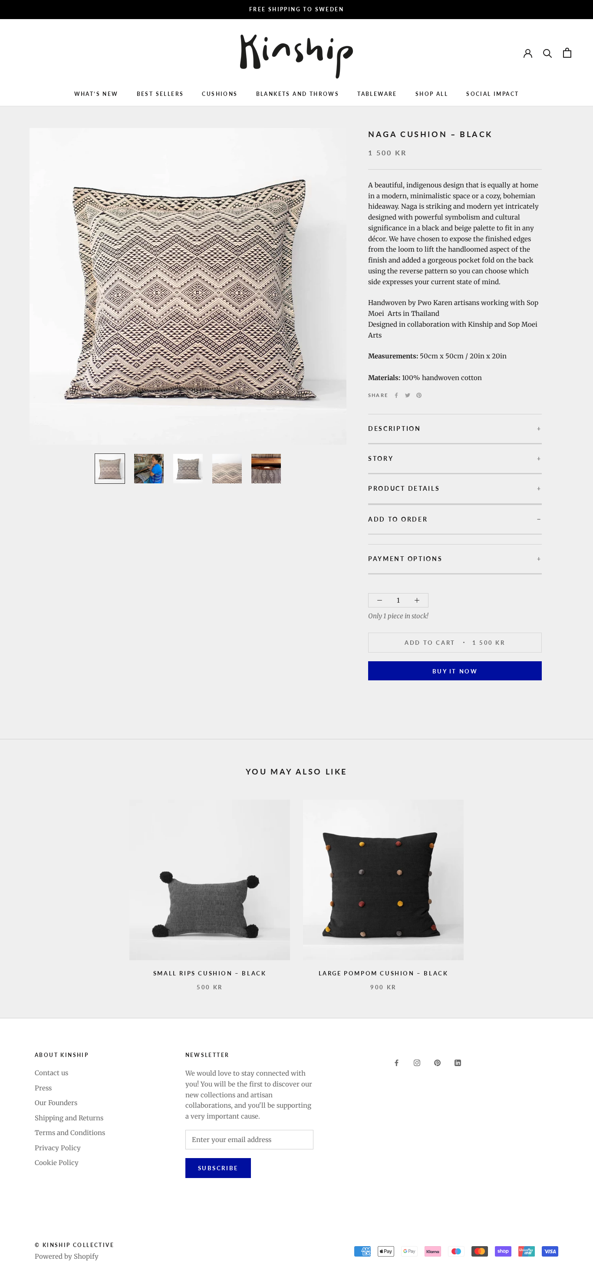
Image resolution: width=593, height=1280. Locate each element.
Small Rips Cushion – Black (210, 973)
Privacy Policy (58, 1148)
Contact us (51, 1073)
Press (43, 1088)
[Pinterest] (419, 395)
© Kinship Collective (74, 1245)
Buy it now (455, 671)
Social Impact (492, 94)
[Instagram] (417, 1063)
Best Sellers (160, 94)
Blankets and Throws (297, 94)
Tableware (377, 94)
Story (381, 458)
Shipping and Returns (69, 1118)
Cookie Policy (57, 1163)
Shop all (431, 94)
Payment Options (405, 558)
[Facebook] (396, 395)
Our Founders (56, 1103)
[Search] (547, 52)
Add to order (398, 519)
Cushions (219, 94)
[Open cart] (567, 53)
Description (394, 428)
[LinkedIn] (458, 1063)
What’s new (96, 94)
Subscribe (218, 1168)
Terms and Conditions (70, 1133)
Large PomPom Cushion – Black (383, 973)
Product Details (404, 488)
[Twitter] (407, 395)
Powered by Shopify (67, 1256)
